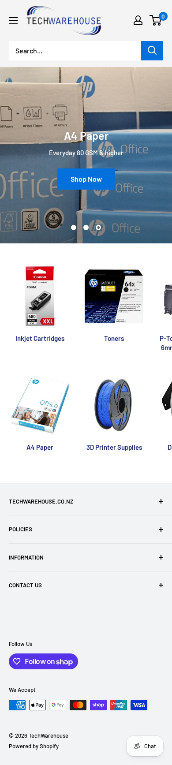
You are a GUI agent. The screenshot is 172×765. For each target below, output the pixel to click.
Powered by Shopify (34, 746)
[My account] (138, 20)
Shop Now (86, 179)
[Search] (152, 50)
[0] (155, 20)
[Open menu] (13, 20)
